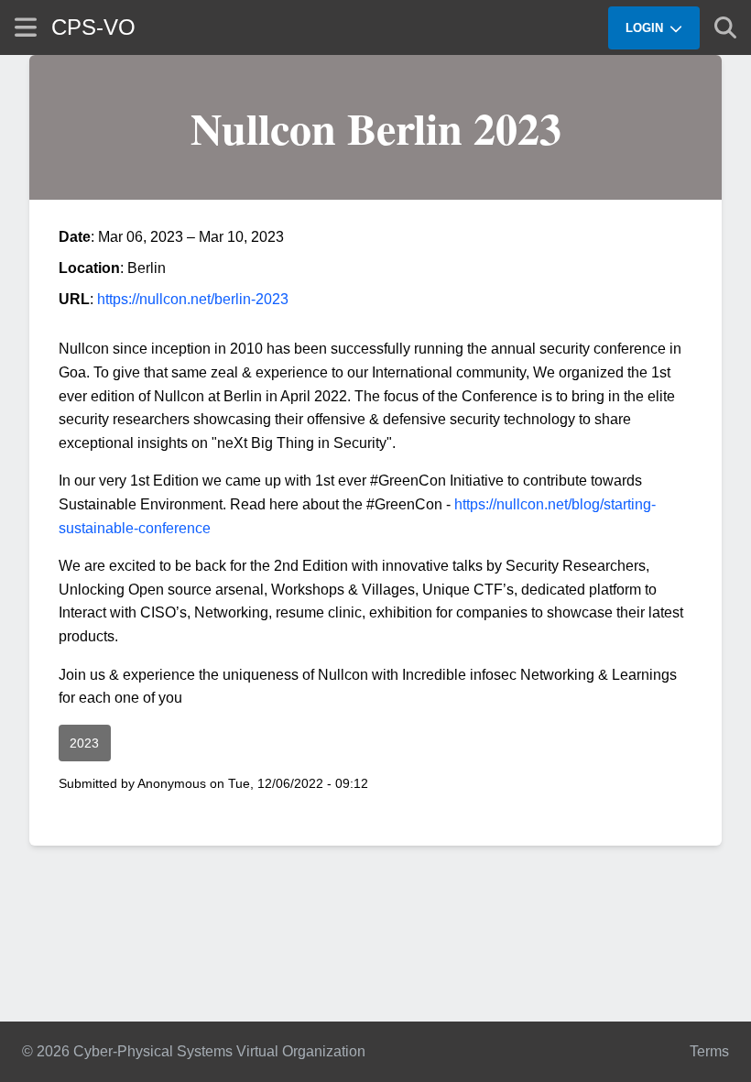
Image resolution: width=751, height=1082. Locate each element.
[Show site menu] (26, 27)
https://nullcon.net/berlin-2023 (192, 299)
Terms (709, 1051)
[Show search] (725, 27)
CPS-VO (93, 27)
